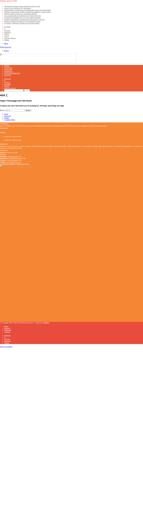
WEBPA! (46, 323)
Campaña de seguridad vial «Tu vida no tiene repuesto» (22, 18)
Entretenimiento (12, 73)
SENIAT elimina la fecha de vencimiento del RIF (20, 14)
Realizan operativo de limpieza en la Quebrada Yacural (22, 21)
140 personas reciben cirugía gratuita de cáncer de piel (22, 6)
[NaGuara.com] (5, 47)
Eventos (8, 70)
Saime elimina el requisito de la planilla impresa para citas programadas (27, 10)
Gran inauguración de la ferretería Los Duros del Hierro (22, 16)
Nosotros (7, 328)
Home (6, 66)
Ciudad (7, 75)
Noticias (8, 68)
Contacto (7, 332)
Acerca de (7, 116)
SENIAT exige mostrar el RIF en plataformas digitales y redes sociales (27, 12)
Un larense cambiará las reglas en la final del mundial (21, 23)
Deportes (8, 71)
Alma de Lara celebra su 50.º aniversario (17, 8)
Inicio (6, 114)
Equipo (6, 118)
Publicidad (7, 330)
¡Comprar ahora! (9, 120)
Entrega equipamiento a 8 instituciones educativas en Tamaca (24, 19)
